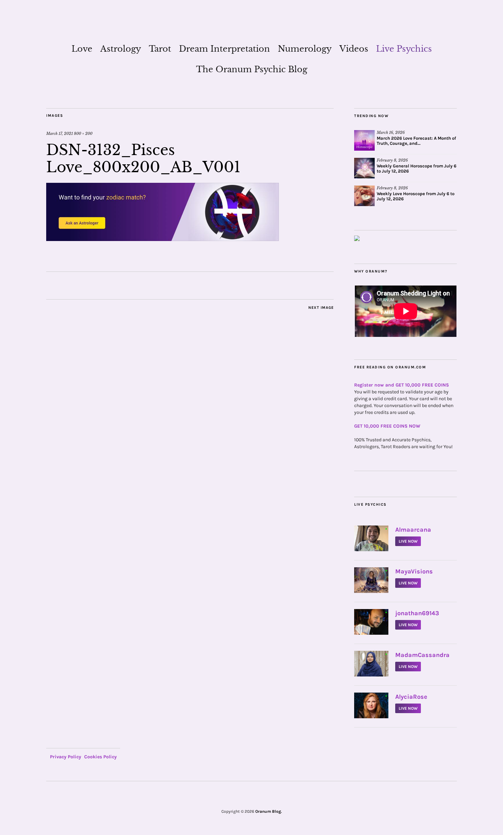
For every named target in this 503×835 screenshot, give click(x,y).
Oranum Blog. (268, 811)
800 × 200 (83, 133)
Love (82, 48)
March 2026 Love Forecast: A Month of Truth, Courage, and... (416, 141)
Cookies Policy (100, 757)
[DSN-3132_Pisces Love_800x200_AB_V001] (162, 239)
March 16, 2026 (391, 132)
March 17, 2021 (59, 133)
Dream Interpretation (224, 48)
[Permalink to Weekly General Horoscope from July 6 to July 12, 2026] (364, 168)
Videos (353, 48)
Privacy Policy (65, 757)
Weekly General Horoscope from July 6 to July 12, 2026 (416, 168)
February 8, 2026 (392, 160)
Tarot (160, 48)
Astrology (120, 48)
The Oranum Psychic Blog (251, 69)
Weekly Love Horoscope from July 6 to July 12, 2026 (415, 196)
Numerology (305, 48)
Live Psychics (404, 48)
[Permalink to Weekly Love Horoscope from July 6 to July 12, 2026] (364, 196)
